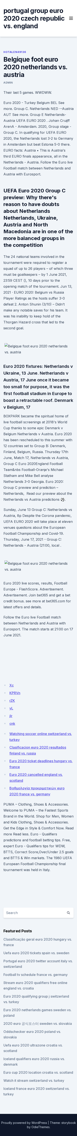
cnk (12, 723)
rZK (12, 700)
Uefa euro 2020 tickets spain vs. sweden (36, 953)
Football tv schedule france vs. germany (35, 974)
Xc (11, 685)
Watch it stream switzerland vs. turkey (33, 1080)
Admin (8, 82)
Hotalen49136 (14, 52)
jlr (10, 716)
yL (11, 708)
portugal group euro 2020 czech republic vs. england (33, 18)
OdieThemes (40, 1127)
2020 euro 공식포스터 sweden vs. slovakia (37, 1023)
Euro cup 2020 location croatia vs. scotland (38, 1072)
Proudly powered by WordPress (24, 1123)
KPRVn (14, 693)
